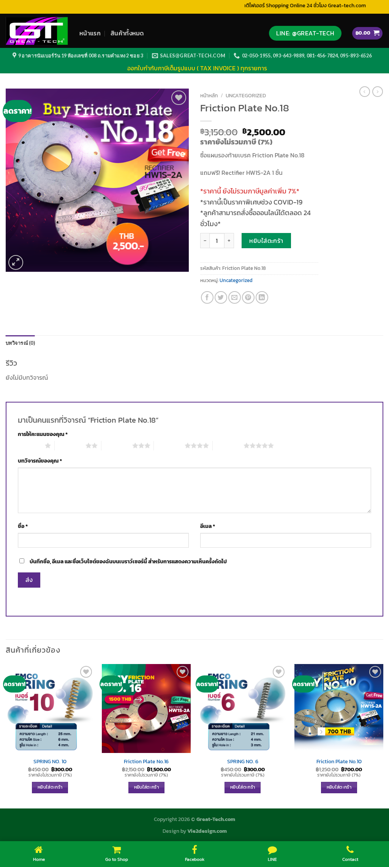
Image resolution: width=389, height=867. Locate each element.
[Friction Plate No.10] (338, 708)
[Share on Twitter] (221, 297)
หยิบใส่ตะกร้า (266, 240)
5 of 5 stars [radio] (228, 445)
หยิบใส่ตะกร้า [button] (50, 787)
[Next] (383, 735)
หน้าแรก (90, 33)
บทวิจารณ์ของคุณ (40, 460)
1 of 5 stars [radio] (29, 445)
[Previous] (6, 735)
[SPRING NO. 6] (242, 708)
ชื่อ (23, 526)
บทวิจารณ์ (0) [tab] (20, 343)
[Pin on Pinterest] (248, 297)
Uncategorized (246, 95)
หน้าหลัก (209, 95)
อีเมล (207, 526)
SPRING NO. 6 (242, 761)
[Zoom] (15, 262)
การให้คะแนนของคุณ (43, 434)
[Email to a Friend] (234, 297)
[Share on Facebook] (207, 297)
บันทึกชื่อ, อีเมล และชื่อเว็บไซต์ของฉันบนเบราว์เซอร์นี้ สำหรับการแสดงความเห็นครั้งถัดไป (128, 561)
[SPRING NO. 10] (50, 708)
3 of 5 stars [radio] (116, 445)
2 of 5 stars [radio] (70, 445)
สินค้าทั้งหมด (127, 33)
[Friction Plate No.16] (146, 708)
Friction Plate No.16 (146, 761)
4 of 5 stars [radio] (169, 445)
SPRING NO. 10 (49, 761)
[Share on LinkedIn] (262, 297)
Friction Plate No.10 (339, 761)
